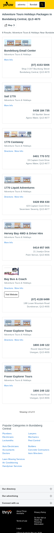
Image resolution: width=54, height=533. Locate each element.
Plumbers (7, 433)
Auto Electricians (10, 446)
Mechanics (33, 437)
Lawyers (32, 433)
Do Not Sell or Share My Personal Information (40, 521)
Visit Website (11, 294)
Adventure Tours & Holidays (17, 54)
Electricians (8, 437)
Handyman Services (12, 466)
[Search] (42, 4)
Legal (18, 528)
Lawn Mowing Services (13, 459)
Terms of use (21, 521)
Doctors (6, 453)
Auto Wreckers (35, 453)
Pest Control (34, 440)
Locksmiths (7, 440)
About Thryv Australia (21, 512)
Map (10, 25)
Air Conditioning (10, 462)
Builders (32, 446)
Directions (8, 151)
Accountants (8, 450)
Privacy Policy (40, 512)
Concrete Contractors (38, 450)
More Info (8, 60)
